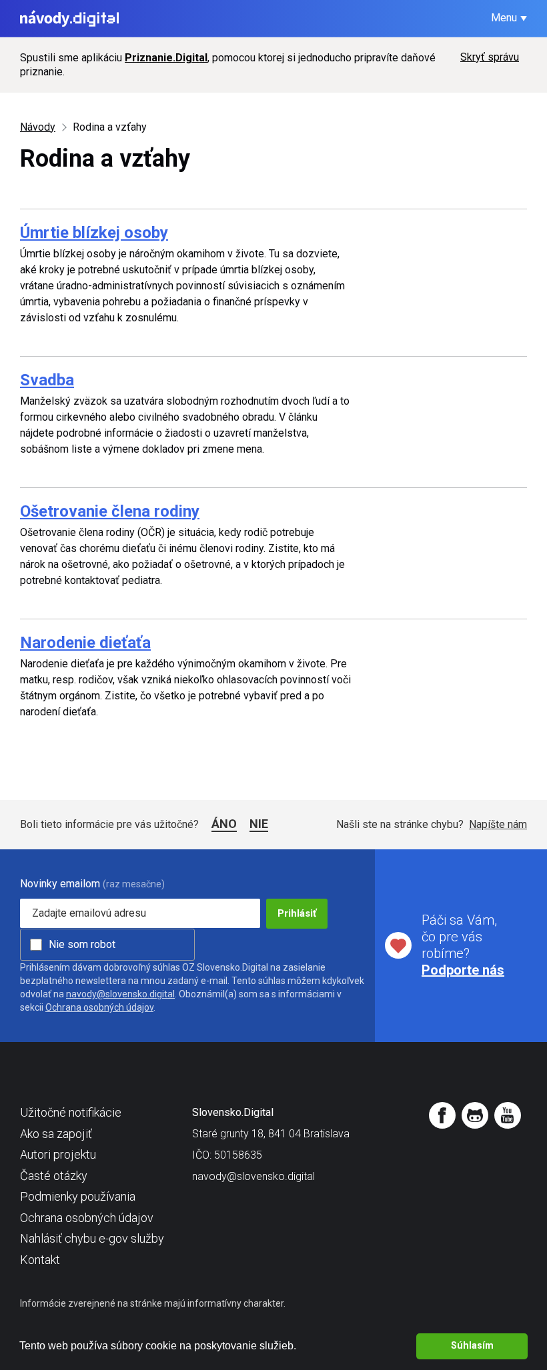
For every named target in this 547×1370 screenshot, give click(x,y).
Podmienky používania (77, 1196)
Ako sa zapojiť (56, 1134)
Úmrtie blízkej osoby (94, 232)
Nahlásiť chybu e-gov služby (92, 1238)
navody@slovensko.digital (120, 994)
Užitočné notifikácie (70, 1112)
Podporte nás (463, 970)
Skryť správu (489, 57)
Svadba (47, 380)
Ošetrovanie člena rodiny (109, 511)
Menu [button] (504, 17)
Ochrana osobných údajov (99, 1007)
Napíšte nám (498, 824)
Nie (258, 824)
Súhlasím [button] (472, 1345)
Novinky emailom (60, 883)
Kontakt (40, 1260)
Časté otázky (53, 1176)
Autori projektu (58, 1154)
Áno (224, 824)
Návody (37, 127)
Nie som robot (82, 944)
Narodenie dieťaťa (85, 642)
